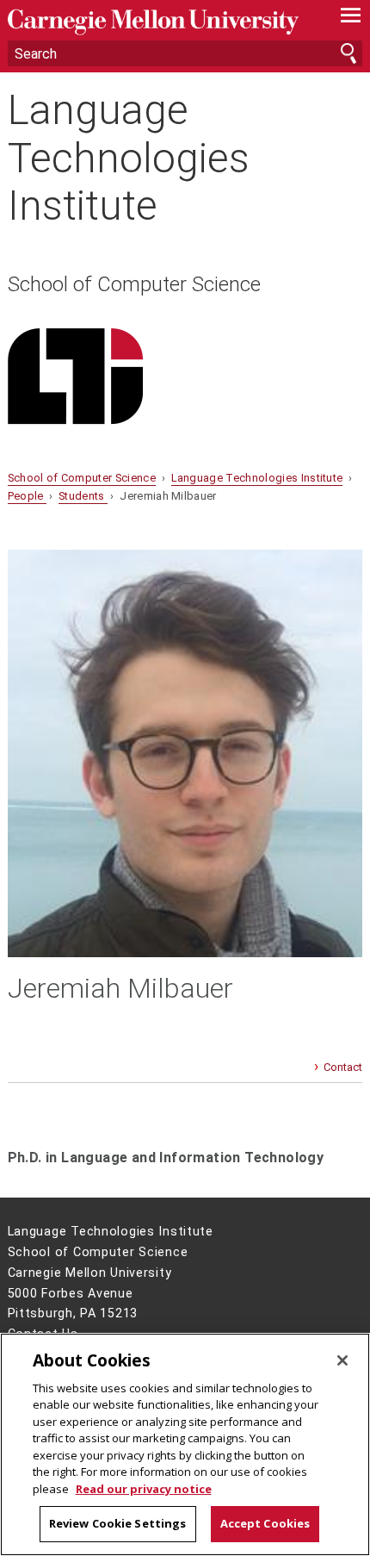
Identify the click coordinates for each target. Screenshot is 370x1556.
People (27, 495)
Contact (343, 1067)
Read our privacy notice (144, 1489)
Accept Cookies (265, 1523)
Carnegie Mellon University (159, 22)
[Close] (342, 1360)
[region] (185, 1444)
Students (83, 495)
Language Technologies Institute (129, 157)
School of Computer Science (134, 284)
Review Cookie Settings (118, 1523)
